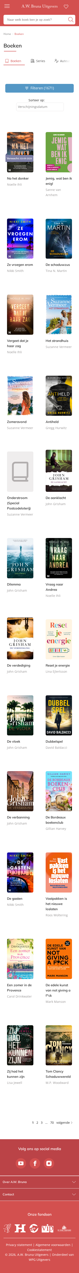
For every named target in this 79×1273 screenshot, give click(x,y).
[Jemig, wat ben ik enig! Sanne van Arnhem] (58, 167)
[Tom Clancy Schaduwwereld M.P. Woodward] (58, 1058)
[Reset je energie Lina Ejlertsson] (58, 649)
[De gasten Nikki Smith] (20, 882)
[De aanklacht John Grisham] (58, 481)
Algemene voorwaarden (53, 1245)
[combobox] (40, 107)
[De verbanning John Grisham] (20, 801)
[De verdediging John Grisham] (20, 649)
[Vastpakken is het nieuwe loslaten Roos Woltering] (58, 887)
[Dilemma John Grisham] (20, 568)
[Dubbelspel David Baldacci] (58, 725)
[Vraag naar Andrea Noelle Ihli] (58, 571)
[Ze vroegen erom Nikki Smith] (20, 248)
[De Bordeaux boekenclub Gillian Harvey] (58, 804)
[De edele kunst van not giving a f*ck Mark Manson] (58, 974)
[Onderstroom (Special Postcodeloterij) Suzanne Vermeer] (20, 487)
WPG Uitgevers (39, 1260)
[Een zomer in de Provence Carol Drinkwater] (20, 972)
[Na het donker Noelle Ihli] (20, 162)
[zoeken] (71, 19)
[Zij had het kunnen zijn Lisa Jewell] (20, 1058)
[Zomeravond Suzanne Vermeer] (20, 405)
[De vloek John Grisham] (20, 725)
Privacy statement (19, 1245)
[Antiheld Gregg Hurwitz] (58, 405)
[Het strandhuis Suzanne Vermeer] (58, 324)
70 (52, 1122)
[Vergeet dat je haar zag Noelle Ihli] (20, 327)
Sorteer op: (37, 100)
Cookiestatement (39, 1250)
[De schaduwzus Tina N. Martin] (58, 248)
